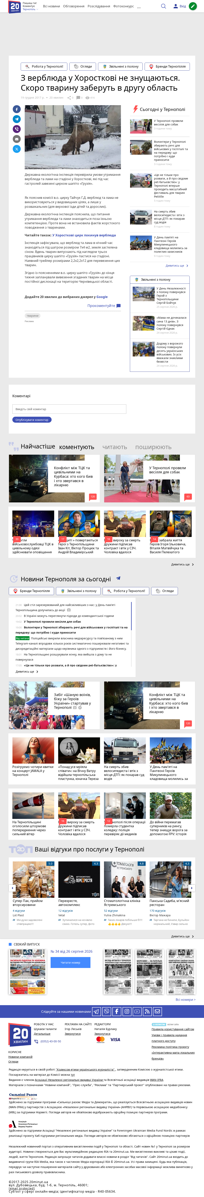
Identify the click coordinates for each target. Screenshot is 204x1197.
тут (73, 1075)
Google (102, 297)
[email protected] (22, 1188)
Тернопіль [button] (29, 9)
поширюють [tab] (153, 447)
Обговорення (73, 6)
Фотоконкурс (123, 6)
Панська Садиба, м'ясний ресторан (169, 903)
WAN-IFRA (156, 1080)
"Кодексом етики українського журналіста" (85, 1069)
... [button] (139, 6)
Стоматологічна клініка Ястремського (122, 903)
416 (89, 98)
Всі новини (51, 6)
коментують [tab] (76, 447)
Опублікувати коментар (32, 420)
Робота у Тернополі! (47, 66)
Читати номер (70, 962)
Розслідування (99, 6)
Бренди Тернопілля (171, 66)
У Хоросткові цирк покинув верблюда (84, 235)
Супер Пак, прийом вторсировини (28, 903)
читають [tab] (114, 447)
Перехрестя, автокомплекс (69, 903)
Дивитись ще (178, 265)
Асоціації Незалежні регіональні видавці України (69, 1080)
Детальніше (42, 1034)
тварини (32, 315)
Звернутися (73, 1034)
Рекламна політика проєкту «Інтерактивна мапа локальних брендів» (173, 1052)
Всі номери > (186, 999)
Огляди (86, 66)
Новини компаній (20, 1057)
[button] (118, 579)
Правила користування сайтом (173, 1029)
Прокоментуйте (104, 305)
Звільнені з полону (123, 66)
